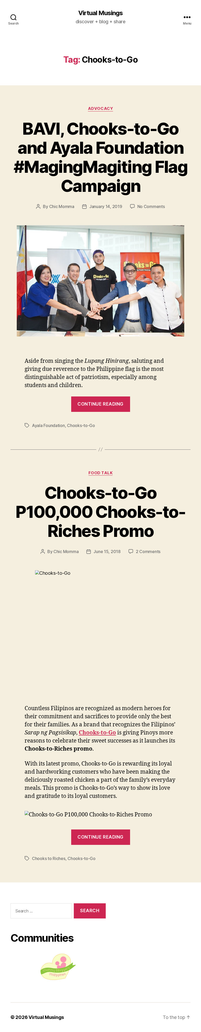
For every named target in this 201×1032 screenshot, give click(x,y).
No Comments (151, 206)
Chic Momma (61, 206)
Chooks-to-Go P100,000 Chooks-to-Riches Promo (100, 512)
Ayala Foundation (48, 425)
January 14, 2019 (105, 206)
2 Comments (148, 551)
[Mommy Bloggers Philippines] (58, 966)
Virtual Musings (100, 13)
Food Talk (100, 473)
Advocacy (100, 108)
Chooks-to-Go (81, 425)
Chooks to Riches (48, 858)
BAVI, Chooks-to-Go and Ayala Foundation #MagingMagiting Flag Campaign (100, 157)
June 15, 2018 (107, 551)
